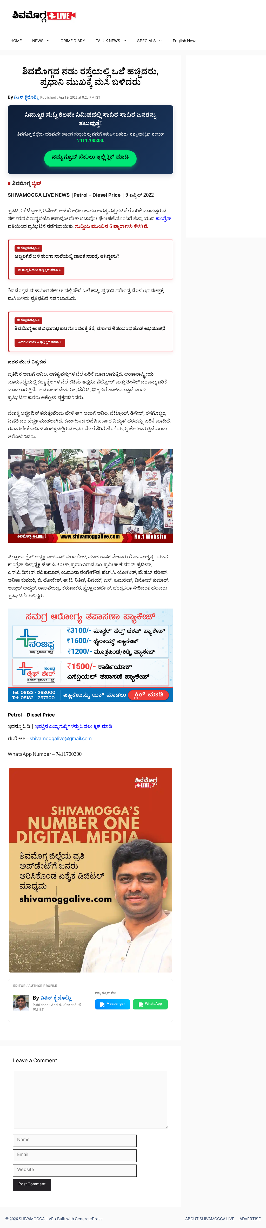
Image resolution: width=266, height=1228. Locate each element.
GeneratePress (89, 1220)
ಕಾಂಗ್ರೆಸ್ (163, 219)
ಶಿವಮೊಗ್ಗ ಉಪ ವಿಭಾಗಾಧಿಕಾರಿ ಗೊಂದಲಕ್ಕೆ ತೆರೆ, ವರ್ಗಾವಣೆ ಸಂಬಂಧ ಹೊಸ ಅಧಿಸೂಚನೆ (90, 330)
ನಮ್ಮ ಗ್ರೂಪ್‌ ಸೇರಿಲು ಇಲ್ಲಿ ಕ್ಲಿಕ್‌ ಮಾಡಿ (90, 158)
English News (185, 42)
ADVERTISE (250, 1220)
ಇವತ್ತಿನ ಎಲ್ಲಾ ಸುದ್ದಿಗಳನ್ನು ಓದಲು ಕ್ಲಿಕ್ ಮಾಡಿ (73, 727)
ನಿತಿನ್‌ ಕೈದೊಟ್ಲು (26, 98)
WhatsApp (153, 1004)
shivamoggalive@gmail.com (61, 740)
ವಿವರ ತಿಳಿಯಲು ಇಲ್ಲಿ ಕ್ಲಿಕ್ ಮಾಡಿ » (40, 343)
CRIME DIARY (73, 42)
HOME (16, 42)
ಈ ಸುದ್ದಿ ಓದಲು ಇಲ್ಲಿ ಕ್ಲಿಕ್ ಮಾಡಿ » (39, 270)
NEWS (38, 42)
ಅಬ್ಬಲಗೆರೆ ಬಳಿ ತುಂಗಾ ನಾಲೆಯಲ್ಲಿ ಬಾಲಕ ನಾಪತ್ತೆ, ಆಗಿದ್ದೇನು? (67, 257)
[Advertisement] (226, 146)
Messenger (116, 1004)
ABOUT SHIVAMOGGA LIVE (209, 1220)
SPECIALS (146, 42)
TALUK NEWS (108, 42)
